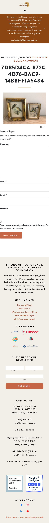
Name (3, 181)
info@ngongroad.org (27, 40)
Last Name (34, 371)
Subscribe (24, 386)
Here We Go (24, 308)
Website (4, 208)
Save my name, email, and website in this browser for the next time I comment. (24, 227)
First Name (14, 371)
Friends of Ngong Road (25, 4)
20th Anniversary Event (24, 319)
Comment (4, 144)
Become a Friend (24, 305)
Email (3, 195)
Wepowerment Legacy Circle (24, 312)
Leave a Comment (26, 60)
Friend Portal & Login (24, 315)
